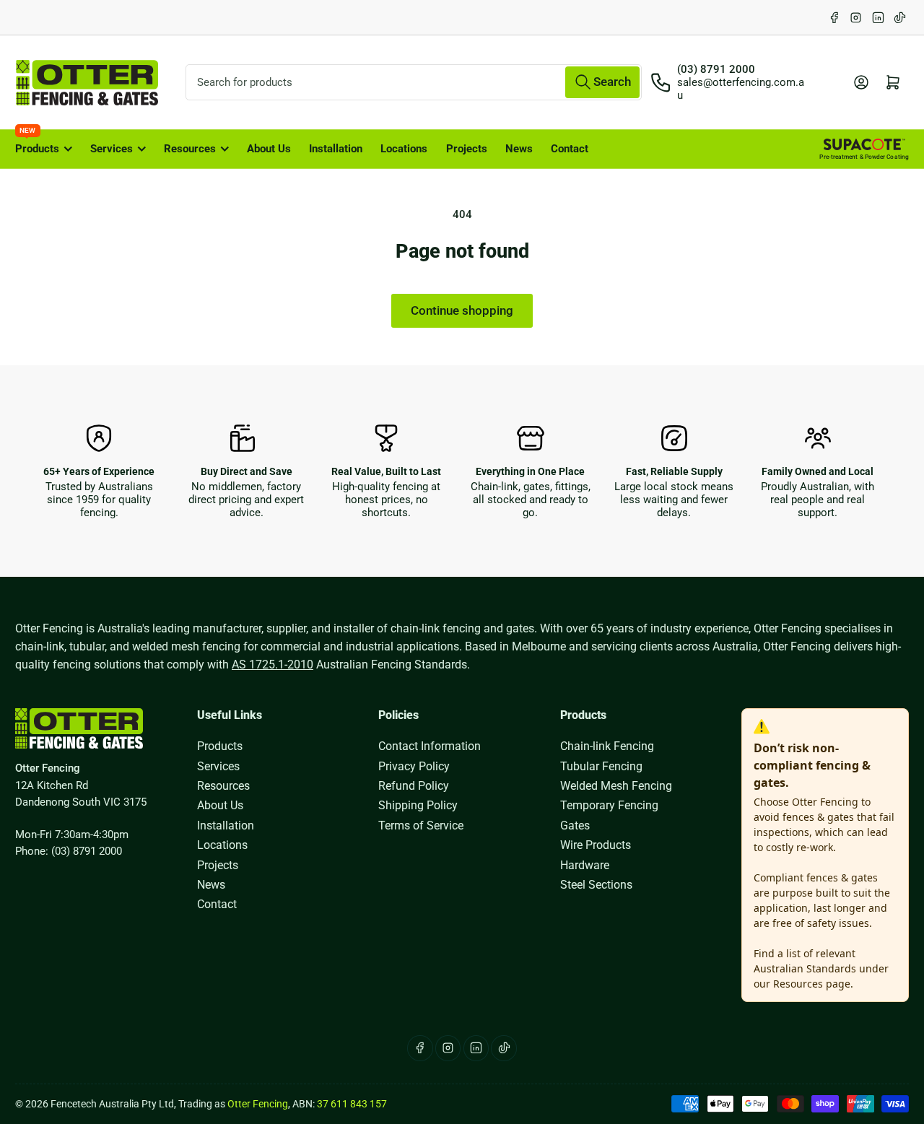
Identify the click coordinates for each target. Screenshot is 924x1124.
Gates (575, 825)
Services (111, 148)
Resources (190, 148)
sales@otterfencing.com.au (740, 89)
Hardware (584, 865)
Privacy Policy (414, 766)
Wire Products (595, 845)
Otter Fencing (257, 1104)
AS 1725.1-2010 (272, 664)
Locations (403, 148)
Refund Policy (413, 786)
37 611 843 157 (352, 1104)
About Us (269, 148)
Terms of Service (420, 825)
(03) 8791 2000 (716, 69)
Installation (335, 148)
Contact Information (429, 746)
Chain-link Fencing (607, 746)
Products (37, 142)
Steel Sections (596, 885)
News (519, 148)
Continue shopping (462, 311)
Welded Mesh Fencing (616, 786)
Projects (466, 148)
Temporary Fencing (609, 805)
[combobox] (414, 82)
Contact (569, 148)
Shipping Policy (418, 805)
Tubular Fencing (601, 766)
